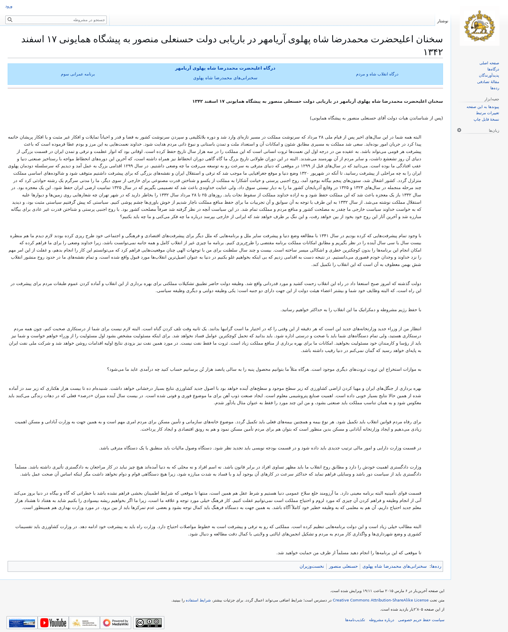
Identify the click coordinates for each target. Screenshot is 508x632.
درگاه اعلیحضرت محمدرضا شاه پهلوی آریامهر (225, 68)
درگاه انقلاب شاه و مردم (377, 74)
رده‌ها (436, 566)
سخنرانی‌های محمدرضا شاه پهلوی (225, 77)
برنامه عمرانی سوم (78, 74)
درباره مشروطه (381, 620)
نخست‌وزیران (312, 566)
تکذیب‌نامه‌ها (355, 620)
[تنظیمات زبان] (459, 130)
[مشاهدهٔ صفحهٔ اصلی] (479, 26)
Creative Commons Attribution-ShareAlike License (381, 600)
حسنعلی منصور (343, 566)
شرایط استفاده (198, 600)
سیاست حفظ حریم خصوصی (421, 620)
